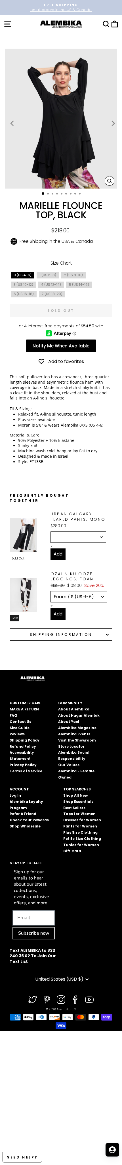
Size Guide (20, 727)
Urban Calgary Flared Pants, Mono (78, 516)
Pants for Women (80, 826)
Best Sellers (74, 807)
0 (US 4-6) (22, 275)
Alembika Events (74, 734)
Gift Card (72, 851)
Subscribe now (33, 933)
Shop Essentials (78, 801)
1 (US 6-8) (47, 275)
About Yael (68, 721)
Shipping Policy (24, 740)
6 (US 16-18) (24, 293)
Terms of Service (26, 771)
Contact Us (20, 721)
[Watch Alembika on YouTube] (89, 999)
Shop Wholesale (25, 826)
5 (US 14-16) (79, 284)
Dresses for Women (82, 820)
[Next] (112, 123)
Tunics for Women (81, 844)
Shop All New (75, 795)
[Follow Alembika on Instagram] (61, 999)
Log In (15, 795)
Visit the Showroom (77, 740)
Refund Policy (23, 746)
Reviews (17, 734)
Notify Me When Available (61, 346)
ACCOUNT (19, 789)
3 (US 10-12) (23, 284)
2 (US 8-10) (73, 275)
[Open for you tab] (112, 1150)
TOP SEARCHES (77, 789)
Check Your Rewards (29, 820)
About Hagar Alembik (79, 715)
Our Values (68, 764)
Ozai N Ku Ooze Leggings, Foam (72, 576)
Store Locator (71, 746)
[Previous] (12, 123)
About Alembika (73, 709)
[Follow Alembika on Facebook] (75, 999)
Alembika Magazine (77, 727)
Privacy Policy (23, 764)
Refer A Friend (23, 813)
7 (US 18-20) (52, 293)
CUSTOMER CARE (25, 703)
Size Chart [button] (61, 263)
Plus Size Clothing (80, 832)
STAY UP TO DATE (26, 863)
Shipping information (61, 634)
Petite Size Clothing (82, 838)
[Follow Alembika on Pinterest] (47, 999)
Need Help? (22, 1157)
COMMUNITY (70, 703)
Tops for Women (79, 813)
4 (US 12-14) (51, 284)
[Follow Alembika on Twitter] (32, 999)
